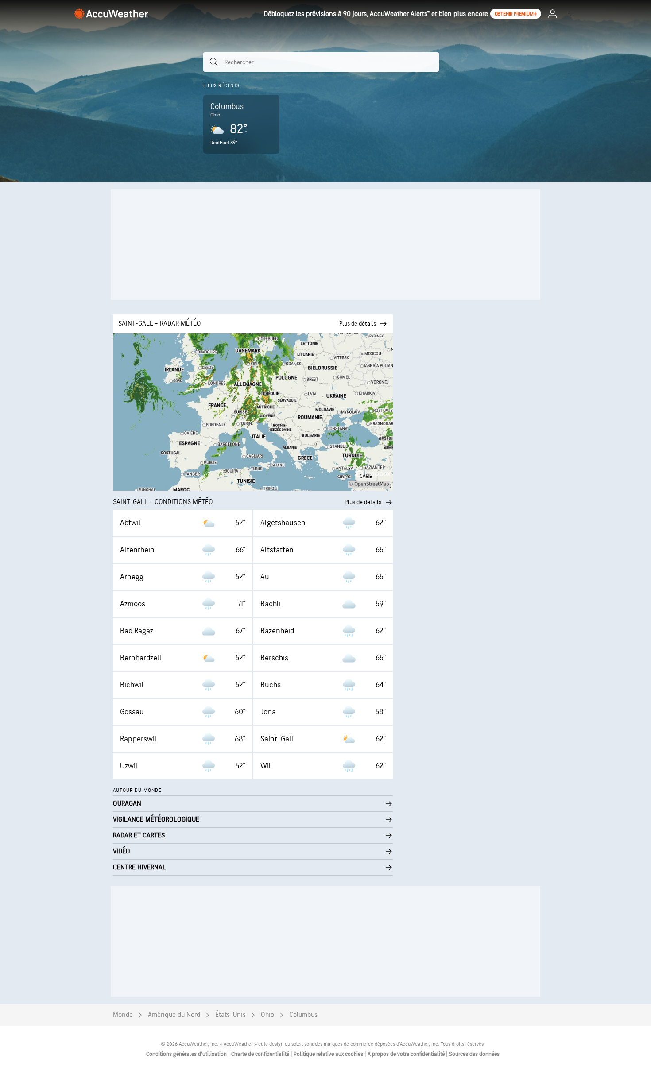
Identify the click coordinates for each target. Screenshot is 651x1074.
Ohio (267, 1015)
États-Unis (230, 1015)
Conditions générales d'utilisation (187, 1054)
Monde (123, 1015)
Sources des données (474, 1054)
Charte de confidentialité (261, 1054)
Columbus (303, 1015)
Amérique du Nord (174, 1015)
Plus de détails (363, 502)
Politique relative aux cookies (329, 1054)
